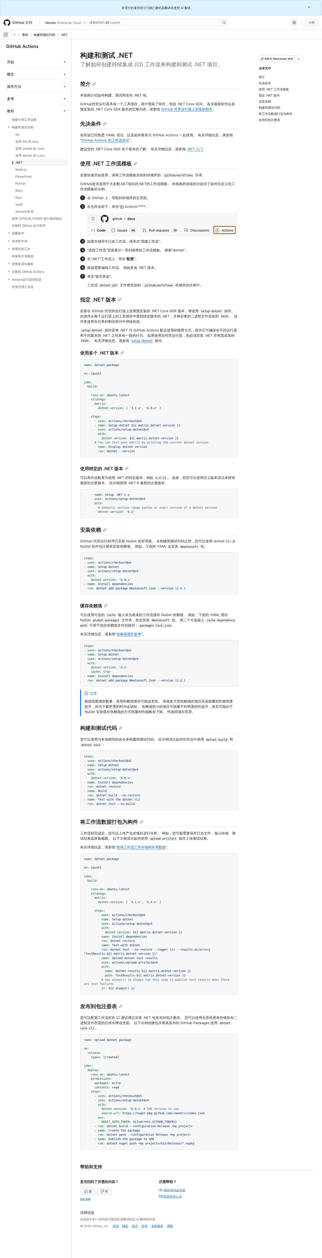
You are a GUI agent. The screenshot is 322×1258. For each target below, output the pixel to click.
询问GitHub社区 (174, 1190)
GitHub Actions (22, 46)
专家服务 (157, 1226)
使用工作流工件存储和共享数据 (141, 847)
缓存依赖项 (91, 605)
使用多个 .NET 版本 (99, 353)
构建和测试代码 (44, 35)
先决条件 (90, 124)
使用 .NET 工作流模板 (106, 163)
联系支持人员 (172, 1196)
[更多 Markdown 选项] (298, 58)
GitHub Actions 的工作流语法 (105, 140)
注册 (312, 22)
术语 (116, 1226)
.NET (64, 35)
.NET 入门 (195, 149)
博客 (170, 1226)
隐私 (125, 1226)
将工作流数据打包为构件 (109, 822)
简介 (85, 84)
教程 (25, 35)
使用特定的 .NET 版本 (101, 468)
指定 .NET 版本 (98, 299)
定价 (145, 1226)
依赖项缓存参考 (129, 634)
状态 (135, 1226)
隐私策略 (85, 1199)
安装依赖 (90, 530)
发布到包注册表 (98, 1006)
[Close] (309, 7)
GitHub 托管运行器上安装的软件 (187, 109)
